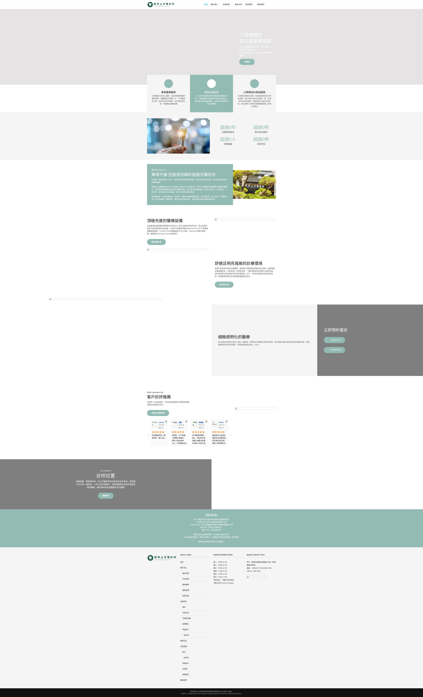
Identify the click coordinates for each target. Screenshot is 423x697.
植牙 (184, 607)
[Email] (271, 4)
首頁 (206, 4)
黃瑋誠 (201, 422)
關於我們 (185, 573)
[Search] (275, 4)
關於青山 (214, 4)
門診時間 (185, 579)
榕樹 (180, 422)
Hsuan (221, 422)
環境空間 (185, 596)
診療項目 (226, 4)
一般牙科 (185, 635)
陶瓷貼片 (185, 630)
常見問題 (248, 4)
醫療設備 (185, 590)
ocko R (161, 422)
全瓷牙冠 (185, 613)
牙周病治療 (186, 618)
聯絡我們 (260, 4)
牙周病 (184, 669)
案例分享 (238, 4)
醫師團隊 (185, 585)
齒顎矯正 (185, 624)
